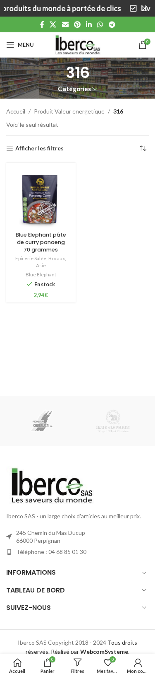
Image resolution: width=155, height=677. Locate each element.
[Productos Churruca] (41, 421)
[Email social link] (65, 24)
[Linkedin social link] (89, 24)
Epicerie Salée (30, 258)
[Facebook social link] (42, 24)
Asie (41, 265)
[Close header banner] (144, 8)
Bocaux (56, 258)
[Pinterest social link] (77, 24)
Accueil (15, 111)
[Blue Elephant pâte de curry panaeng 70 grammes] (41, 197)
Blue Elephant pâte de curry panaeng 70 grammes (41, 242)
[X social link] (53, 24)
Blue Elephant (41, 274)
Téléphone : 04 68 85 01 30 (51, 551)
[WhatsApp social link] (100, 24)
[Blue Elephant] (113, 421)
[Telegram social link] (112, 24)
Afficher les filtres (39, 148)
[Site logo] (77, 44)
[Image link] (51, 484)
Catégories (74, 89)
